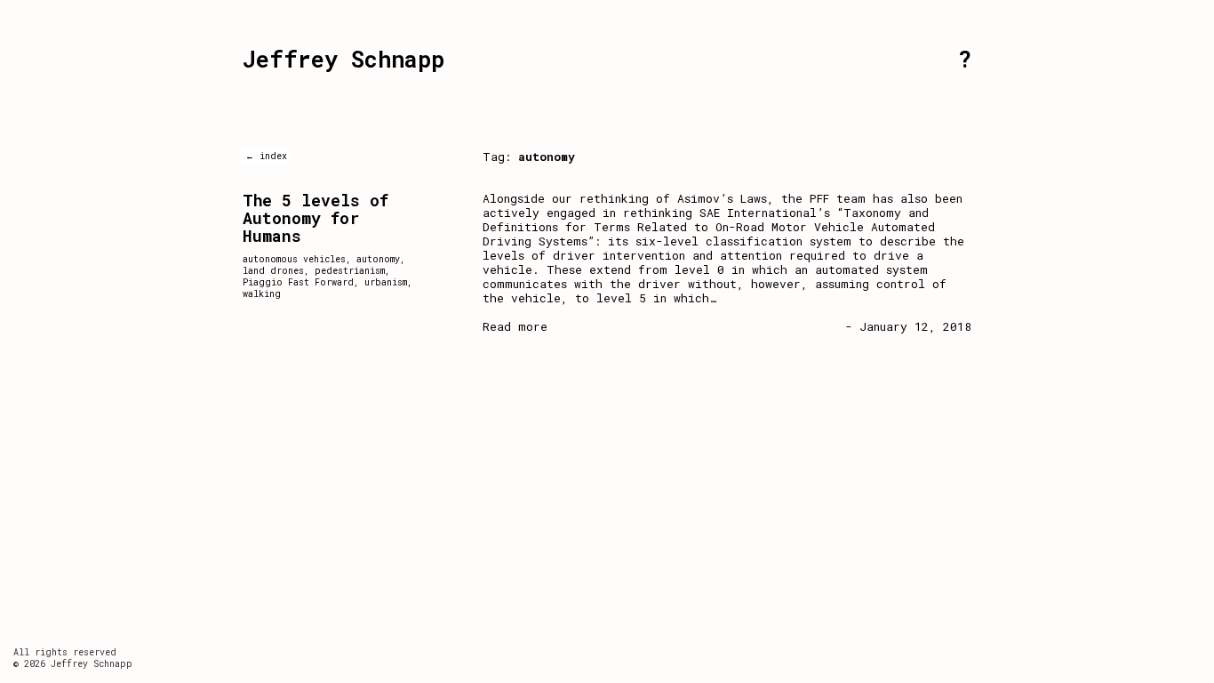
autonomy (378, 259)
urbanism (385, 282)
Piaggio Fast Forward (298, 282)
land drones (273, 271)
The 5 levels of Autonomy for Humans (315, 217)
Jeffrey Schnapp (343, 59)
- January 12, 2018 (908, 326)
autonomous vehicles (294, 259)
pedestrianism (350, 271)
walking (262, 294)
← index (266, 156)
